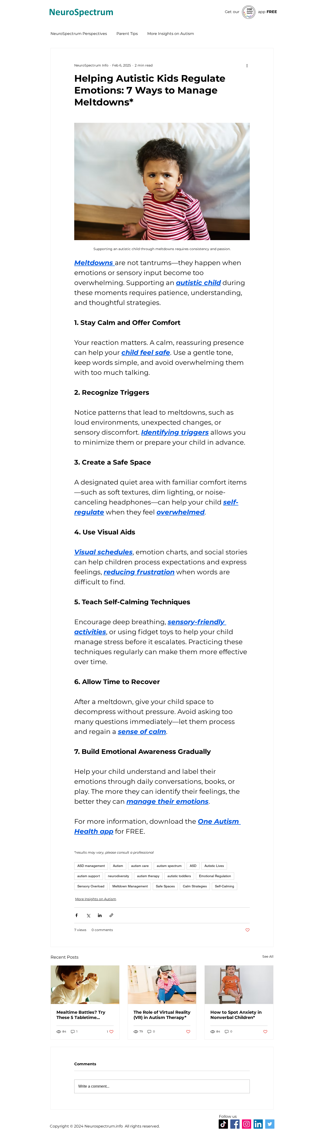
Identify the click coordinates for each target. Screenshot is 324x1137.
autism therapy (148, 876)
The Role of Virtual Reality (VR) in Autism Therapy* (162, 1015)
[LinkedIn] (258, 1124)
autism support (88, 876)
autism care (140, 866)
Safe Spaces (165, 886)
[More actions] (247, 65)
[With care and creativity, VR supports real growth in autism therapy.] (162, 985)
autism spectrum (169, 866)
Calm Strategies (195, 886)
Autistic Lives (214, 866)
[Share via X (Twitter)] (88, 915)
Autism (118, 866)
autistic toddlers (179, 876)
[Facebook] (235, 1124)
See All (267, 956)
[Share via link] (111, 915)
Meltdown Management (130, 886)
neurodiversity (118, 876)
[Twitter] (269, 1124)
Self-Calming (224, 886)
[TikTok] (223, 1124)
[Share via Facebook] (76, 915)
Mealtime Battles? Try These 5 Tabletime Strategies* (80, 1015)
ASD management (91, 866)
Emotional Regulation (215, 876)
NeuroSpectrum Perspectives (79, 33)
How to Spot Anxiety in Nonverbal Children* (236, 1015)
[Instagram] (246, 1124)
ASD (193, 866)
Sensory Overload (90, 886)
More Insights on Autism (170, 33)
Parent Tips (127, 33)
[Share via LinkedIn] (99, 915)
